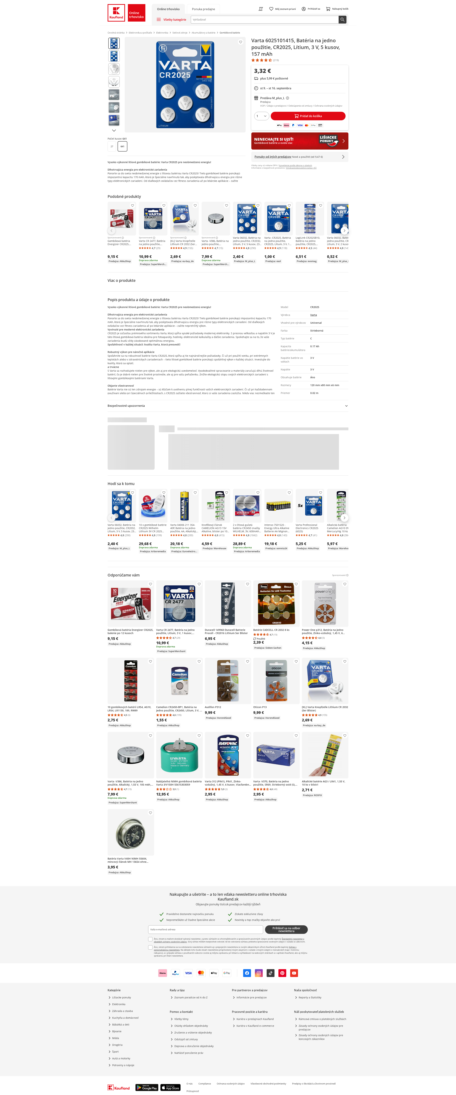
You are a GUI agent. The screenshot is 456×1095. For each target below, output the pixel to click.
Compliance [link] (204, 1083)
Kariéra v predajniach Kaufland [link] (255, 1019)
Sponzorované (114, 238)
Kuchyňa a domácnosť (125, 1017)
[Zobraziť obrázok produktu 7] (114, 120)
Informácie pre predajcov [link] (252, 997)
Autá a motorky (121, 1058)
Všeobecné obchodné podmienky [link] (268, 1083)
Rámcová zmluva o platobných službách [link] (322, 1019)
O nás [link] (189, 1083)
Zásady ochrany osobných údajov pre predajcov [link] (321, 1027)
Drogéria (117, 1045)
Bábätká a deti (120, 1024)
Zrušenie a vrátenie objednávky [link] (193, 1032)
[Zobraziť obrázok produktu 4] (114, 82)
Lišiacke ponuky (121, 997)
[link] (203, 9)
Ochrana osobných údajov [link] (231, 1083)
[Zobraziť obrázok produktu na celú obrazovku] (185, 84)
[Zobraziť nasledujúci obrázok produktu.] (114, 130)
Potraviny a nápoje (123, 1065)
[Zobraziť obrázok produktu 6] (114, 107)
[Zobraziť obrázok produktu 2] (114, 56)
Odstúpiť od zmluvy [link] (186, 1039)
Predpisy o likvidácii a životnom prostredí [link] (314, 1083)
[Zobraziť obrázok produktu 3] (114, 69)
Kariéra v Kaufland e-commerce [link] (255, 1025)
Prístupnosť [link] (192, 1091)
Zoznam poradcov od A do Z (191, 997)
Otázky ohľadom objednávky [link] (191, 1025)
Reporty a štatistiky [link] (310, 997)
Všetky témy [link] (181, 1019)
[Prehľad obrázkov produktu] (114, 84)
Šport (115, 1051)
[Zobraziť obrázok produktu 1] (114, 43)
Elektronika (118, 1004)
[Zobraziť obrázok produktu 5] (114, 94)
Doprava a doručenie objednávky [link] (194, 1046)
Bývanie (116, 1031)
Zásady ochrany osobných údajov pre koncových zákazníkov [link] (321, 1037)
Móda (115, 1038)
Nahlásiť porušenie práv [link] (188, 1053)
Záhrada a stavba (122, 1011)
